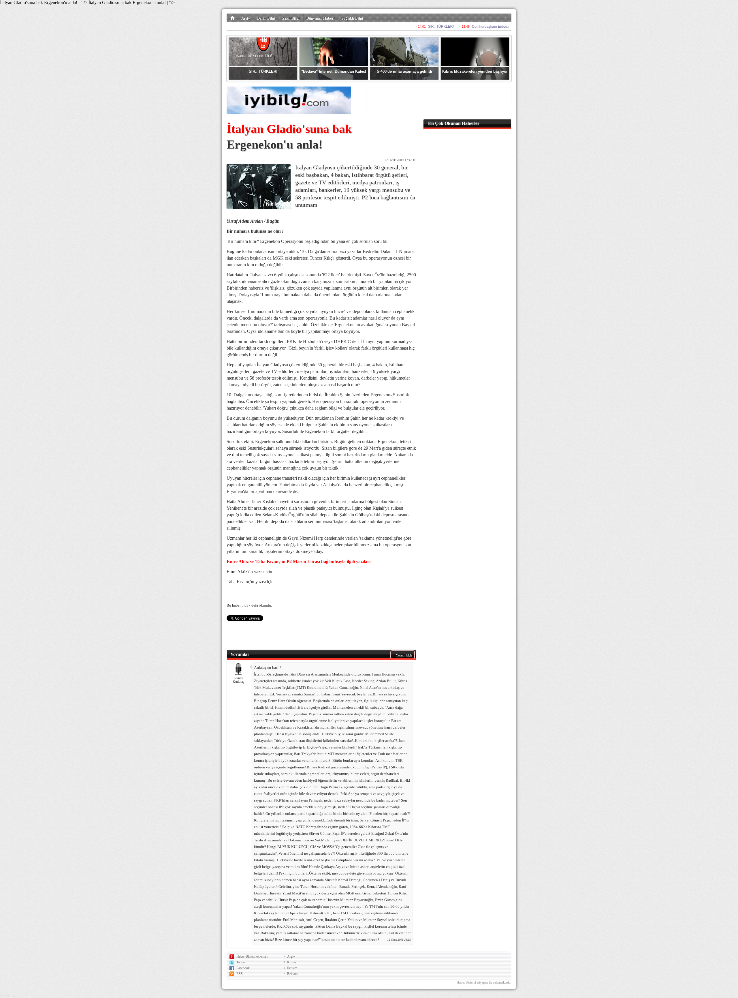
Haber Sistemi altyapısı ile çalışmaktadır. (484, 982)
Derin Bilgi (266, 18)
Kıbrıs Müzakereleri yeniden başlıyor (475, 71)
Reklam (292, 974)
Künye (291, 962)
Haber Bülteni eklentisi (252, 956)
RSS (239, 974)
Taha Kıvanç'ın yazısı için (250, 581)
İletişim (292, 968)
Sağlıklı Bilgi (352, 18)
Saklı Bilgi (291, 18)
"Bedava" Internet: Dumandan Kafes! (333, 71)
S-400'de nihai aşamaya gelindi (404, 71)
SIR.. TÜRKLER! (263, 71)
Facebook (243, 968)
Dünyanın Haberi (320, 18)
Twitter (241, 962)
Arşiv (245, 18)
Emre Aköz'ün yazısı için (249, 571)
